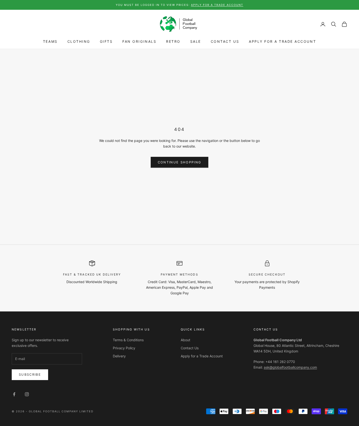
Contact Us (225, 42)
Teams (50, 42)
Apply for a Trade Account (282, 42)
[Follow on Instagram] (26, 394)
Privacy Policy (124, 348)
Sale (195, 42)
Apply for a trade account (217, 5)
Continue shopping (179, 162)
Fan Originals (139, 42)
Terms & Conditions (128, 340)
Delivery (119, 356)
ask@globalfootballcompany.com (290, 367)
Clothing (78, 42)
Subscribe (30, 374)
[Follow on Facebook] (14, 394)
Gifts (106, 42)
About (185, 340)
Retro (173, 42)
